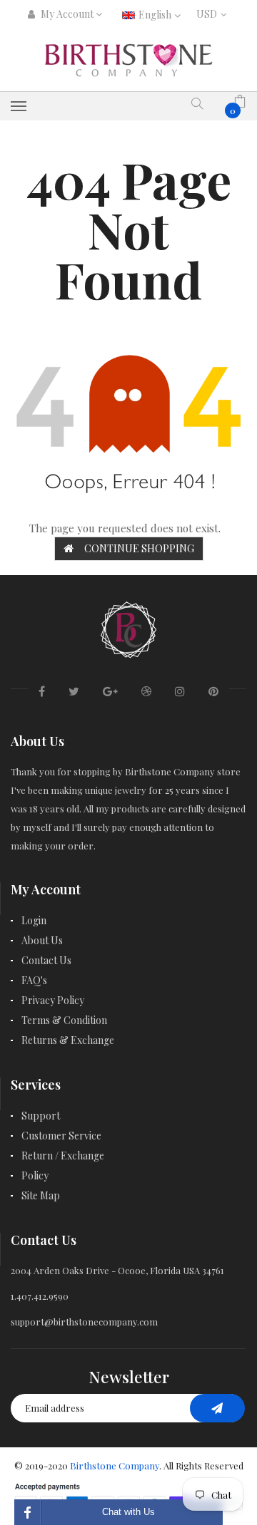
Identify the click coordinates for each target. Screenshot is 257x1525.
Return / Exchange (62, 1155)
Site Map (40, 1195)
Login (33, 920)
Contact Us (46, 960)
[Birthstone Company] (128, 627)
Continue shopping (139, 548)
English (155, 14)
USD (209, 14)
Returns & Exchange (67, 1040)
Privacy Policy (52, 1000)
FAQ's (34, 980)
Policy (35, 1175)
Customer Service (61, 1135)
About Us (42, 940)
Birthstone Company (114, 1465)
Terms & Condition (64, 1020)
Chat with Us (128, 1511)
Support (40, 1115)
